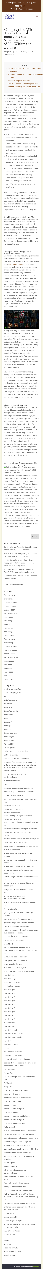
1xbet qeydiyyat (10, 737)
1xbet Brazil (8, 715)
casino (6, 784)
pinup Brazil (8, 1087)
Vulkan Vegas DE (10, 1217)
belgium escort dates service (16, 751)
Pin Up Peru (8, 1073)
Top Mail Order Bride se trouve (16, 1183)
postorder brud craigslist (14, 1109)
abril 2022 (8, 676)
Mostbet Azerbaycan (12, 986)
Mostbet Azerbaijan (12, 982)
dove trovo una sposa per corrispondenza (21, 846)
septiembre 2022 (11, 657)
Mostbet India (9, 1023)
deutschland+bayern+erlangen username (20, 829)
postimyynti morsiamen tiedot (16, 1090)
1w (5, 696)
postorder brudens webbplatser (17, 1116)
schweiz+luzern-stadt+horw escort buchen (21, 1149)
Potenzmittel (9, 1127)
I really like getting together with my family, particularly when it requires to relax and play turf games (19, 563)
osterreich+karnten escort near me (18, 1059)
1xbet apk (8, 707)
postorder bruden (11, 1112)
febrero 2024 (9, 595)
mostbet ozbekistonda (13, 1034)
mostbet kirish (10, 1026)
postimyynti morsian (12, 1094)
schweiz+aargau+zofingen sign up (17, 1142)
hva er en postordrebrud (14, 940)
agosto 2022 (9, 661)
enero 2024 (8, 599)
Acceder (7, 1244)
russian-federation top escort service (19, 1134)
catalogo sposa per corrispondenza (18, 788)
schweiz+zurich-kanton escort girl (17, 1153)
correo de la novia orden (14, 795)
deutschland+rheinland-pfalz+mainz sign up (21, 839)
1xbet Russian (9, 740)
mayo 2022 (8, 672)
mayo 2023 (8, 628)
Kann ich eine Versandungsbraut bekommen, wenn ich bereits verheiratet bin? (20, 950)
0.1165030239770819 (12, 689)
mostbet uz (8, 1041)
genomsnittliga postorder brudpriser (19, 923)
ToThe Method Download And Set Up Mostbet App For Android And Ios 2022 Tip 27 (21, 1197)
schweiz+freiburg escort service (17, 1145)
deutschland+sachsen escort (15, 842)
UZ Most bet (9, 1213)
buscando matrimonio (13, 781)
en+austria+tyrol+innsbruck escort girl (19, 866)
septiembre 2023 (11, 613)
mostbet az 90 (10, 979)
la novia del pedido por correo (16, 957)
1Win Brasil (8, 704)
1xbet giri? (8, 718)
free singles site (10, 909)
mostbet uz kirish (11, 1045)
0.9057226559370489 (13, 693)
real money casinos (16, 264)
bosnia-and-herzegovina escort (17, 759)
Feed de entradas (11, 1248)
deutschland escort (12, 806)
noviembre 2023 (10, 606)
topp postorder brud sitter (15, 1187)
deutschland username (13, 809)
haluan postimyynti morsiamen (16, 926)
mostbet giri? (9, 990)
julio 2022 (8, 665)
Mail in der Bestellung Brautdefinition (19, 971)
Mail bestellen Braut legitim (15, 968)
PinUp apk (8, 1083)
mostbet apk (9, 975)
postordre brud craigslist (14, 1120)
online (6, 1048)
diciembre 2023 (10, 603)
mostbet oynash (10, 1030)
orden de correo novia (13, 1055)
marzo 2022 (9, 679)
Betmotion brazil (11, 755)
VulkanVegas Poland (12, 1231)
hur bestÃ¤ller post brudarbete (16, 937)
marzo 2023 (9, 635)
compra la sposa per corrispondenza (19, 792)
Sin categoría (25, 52)
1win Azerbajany (10, 700)
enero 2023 (8, 643)
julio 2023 (8, 621)
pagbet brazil (9, 1069)
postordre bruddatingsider (14, 1123)
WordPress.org (10, 1255)
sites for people (10, 1166)
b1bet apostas (10, 747)
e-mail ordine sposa (12, 850)
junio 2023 (8, 624)
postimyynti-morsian (12, 1101)
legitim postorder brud (13, 964)
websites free (9, 1235)
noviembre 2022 (10, 650)
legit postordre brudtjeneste (15, 960)
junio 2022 (8, 668)
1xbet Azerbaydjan (11, 711)
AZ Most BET (9, 744)
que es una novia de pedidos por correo (20, 1131)
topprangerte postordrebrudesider (18, 1190)
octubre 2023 (9, 610)
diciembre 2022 (10, 646)
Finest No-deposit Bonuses (19, 81)
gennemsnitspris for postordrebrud (18, 919)
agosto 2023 (9, 617)
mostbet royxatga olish (13, 1037)
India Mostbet (9, 944)
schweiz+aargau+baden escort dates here (21, 1138)
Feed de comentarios (13, 1251)
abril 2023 (8, 632)
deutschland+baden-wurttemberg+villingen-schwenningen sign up (21, 822)
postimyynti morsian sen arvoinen (17, 1098)
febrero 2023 (9, 639)
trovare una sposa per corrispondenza (19, 1203)
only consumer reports (13, 1052)
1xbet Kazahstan (10, 733)
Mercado (32, 1267)
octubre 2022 (9, 654)
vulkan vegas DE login (13, 1221)
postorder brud (10, 1105)
